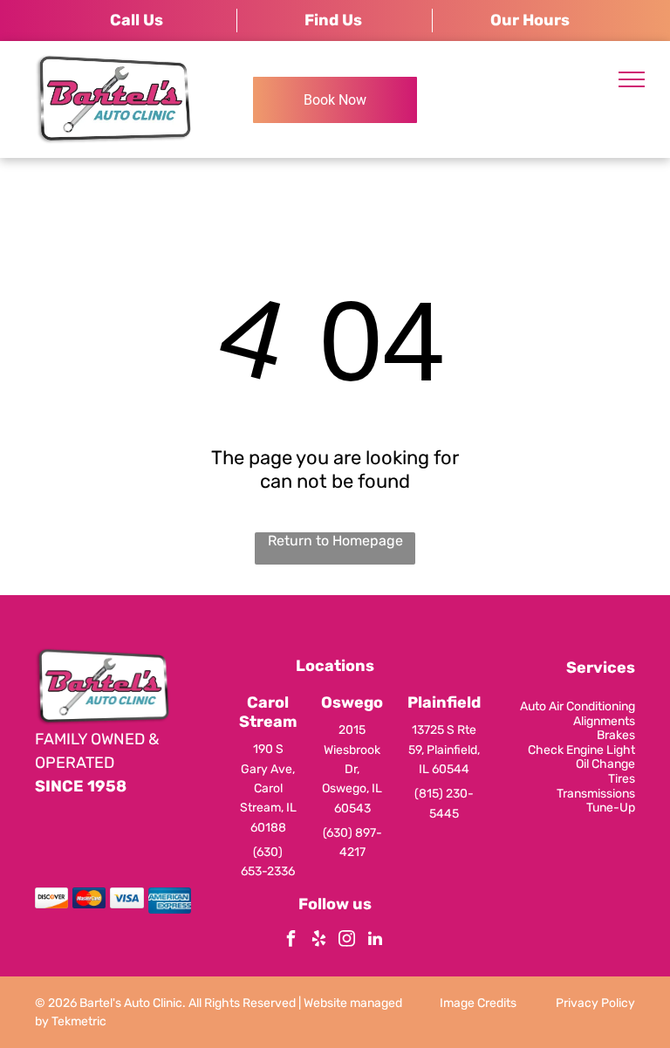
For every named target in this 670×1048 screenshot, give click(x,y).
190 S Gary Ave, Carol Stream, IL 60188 (268, 788)
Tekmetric (78, 1021)
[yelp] (319, 941)
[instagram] (347, 941)
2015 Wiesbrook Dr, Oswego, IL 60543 (352, 769)
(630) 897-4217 (352, 842)
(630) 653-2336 (268, 862)
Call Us (136, 20)
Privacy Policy (595, 1003)
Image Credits (478, 1003)
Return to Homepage (335, 540)
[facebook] (291, 941)
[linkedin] (375, 941)
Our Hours (530, 20)
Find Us (333, 20)
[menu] (631, 79)
